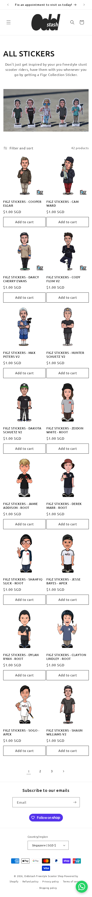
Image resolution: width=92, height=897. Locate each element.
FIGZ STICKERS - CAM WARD (62, 204)
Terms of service (72, 881)
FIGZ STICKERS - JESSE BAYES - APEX (63, 581)
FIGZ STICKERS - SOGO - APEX (21, 732)
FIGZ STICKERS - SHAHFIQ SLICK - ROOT (23, 581)
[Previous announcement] (8, 4)
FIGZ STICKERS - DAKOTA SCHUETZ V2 (22, 430)
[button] (8, 22)
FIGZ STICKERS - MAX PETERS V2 (19, 355)
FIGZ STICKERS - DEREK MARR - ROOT (64, 506)
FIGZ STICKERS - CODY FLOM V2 (63, 279)
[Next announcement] (84, 4)
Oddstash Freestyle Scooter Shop (44, 876)
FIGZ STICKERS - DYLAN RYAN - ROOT (21, 657)
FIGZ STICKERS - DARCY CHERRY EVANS (21, 279)
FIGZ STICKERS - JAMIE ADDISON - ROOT (20, 506)
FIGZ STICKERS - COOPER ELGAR (22, 204)
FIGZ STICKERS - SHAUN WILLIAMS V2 (64, 732)
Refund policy (30, 881)
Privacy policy (50, 881)
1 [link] (29, 771)
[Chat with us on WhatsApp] (82, 887)
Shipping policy (48, 887)
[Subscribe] (75, 802)
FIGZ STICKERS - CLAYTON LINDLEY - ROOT (66, 657)
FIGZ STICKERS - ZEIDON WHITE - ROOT (64, 430)
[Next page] (63, 771)
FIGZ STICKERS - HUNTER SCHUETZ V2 (65, 355)
